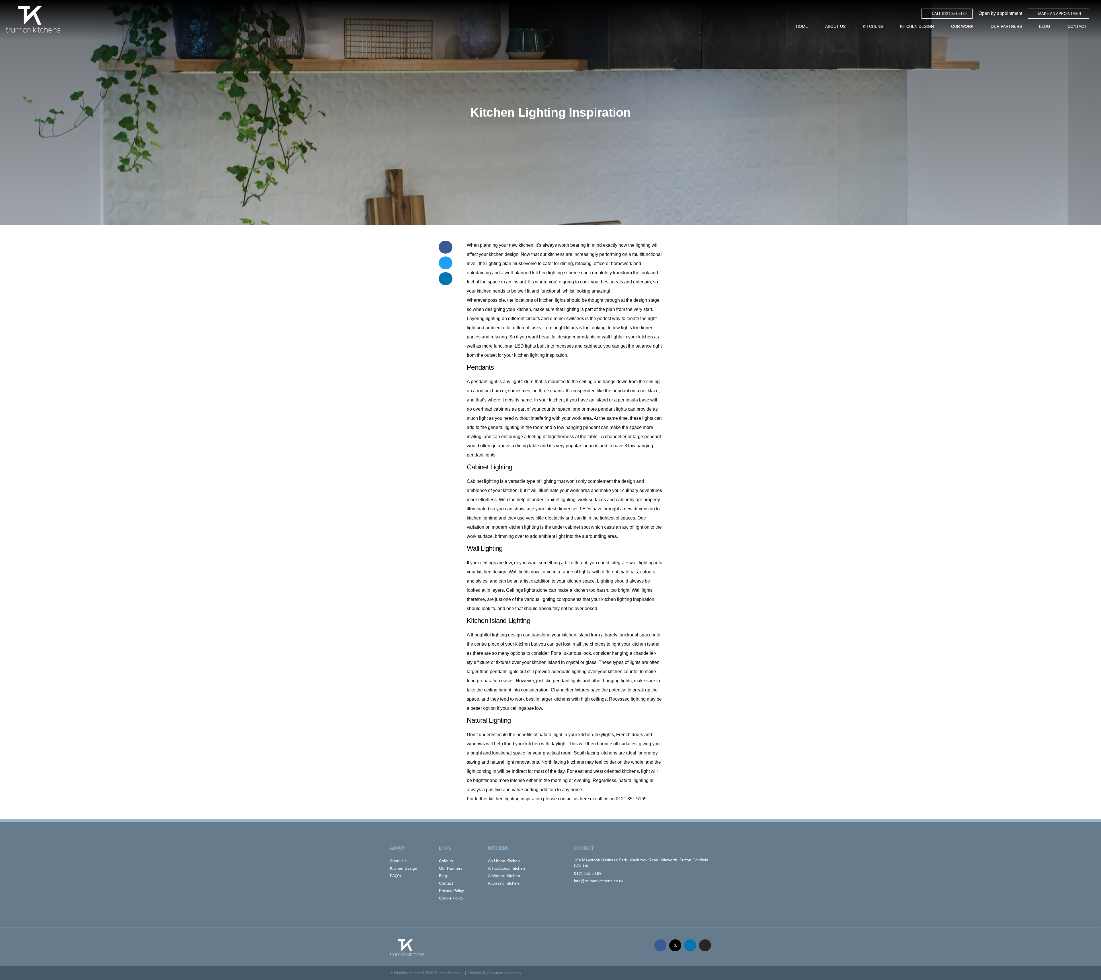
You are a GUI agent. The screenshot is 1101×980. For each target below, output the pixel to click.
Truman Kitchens (448, 973)
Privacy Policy (451, 890)
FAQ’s (395, 875)
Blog (1044, 26)
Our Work (962, 26)
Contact (1077, 26)
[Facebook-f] (660, 945)
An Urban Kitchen (504, 861)
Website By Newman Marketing (494, 973)
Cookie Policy (451, 898)
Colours (446, 861)
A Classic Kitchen (503, 883)
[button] (445, 247)
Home (802, 26)
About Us (835, 26)
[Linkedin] (690, 945)
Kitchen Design (917, 26)
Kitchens (873, 26)
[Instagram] (705, 945)
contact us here (573, 798)
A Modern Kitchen (504, 875)
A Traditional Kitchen (506, 868)
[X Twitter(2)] (675, 945)
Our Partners (1006, 26)
